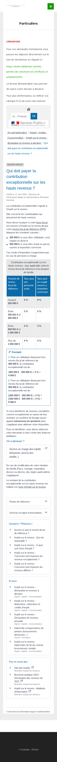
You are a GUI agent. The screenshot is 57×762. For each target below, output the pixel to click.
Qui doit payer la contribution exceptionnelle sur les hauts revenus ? (27, 148)
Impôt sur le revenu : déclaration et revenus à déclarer (26, 590)
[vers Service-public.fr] (28, 123)
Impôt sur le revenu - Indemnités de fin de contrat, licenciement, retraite (28, 645)
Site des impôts (22, 668)
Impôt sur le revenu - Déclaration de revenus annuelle (26, 617)
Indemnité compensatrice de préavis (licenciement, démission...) (29, 631)
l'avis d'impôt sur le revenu (32, 487)
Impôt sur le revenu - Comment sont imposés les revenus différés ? (28, 567)
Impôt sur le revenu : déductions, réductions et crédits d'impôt (27, 604)
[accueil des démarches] (28, 109)
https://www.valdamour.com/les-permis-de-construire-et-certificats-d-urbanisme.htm (27, 71)
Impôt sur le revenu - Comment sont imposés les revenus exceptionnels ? (28, 556)
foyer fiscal (42, 222)
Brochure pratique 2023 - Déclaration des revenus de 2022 (28, 678)
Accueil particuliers (17, 132)
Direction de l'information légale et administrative (29, 712)
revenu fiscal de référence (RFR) (29, 229)
